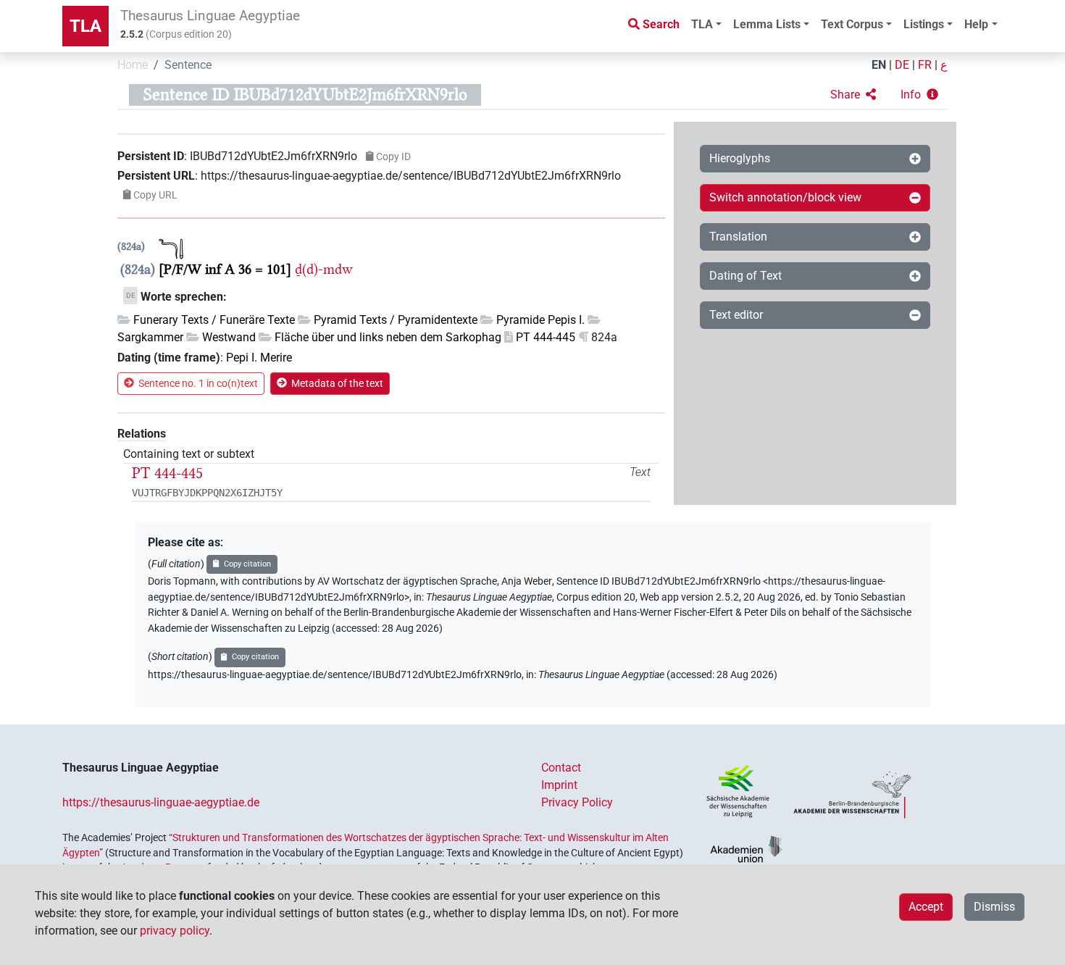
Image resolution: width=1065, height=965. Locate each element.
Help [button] (976, 24)
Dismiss (994, 907)
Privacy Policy (577, 802)
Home (132, 65)
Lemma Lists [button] (767, 24)
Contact (561, 767)
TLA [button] (702, 24)
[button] (853, 95)
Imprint (559, 785)
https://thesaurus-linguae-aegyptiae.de (160, 802)
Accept (926, 907)
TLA (85, 26)
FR (925, 65)
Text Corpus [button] (852, 24)
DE (902, 65)
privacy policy (174, 930)
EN (879, 65)
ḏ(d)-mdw (324, 269)
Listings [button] (923, 24)
